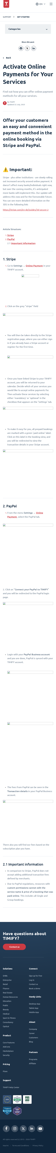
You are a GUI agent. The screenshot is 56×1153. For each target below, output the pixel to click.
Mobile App (34, 1012)
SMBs (5, 976)
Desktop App (34, 1004)
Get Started (23, 17)
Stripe (10, 235)
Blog (31, 1042)
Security (6, 1055)
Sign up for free (35, 976)
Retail (5, 984)
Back (8, 58)
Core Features (9, 1042)
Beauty (6, 1009)
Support (7, 17)
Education (7, 1001)
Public (5, 1005)
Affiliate (32, 1063)
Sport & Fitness (9, 1018)
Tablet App (33, 1008)
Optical (6, 1026)
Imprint (6, 1145)
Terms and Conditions (20, 1145)
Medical (6, 1014)
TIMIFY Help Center (11, 1087)
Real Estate (7, 992)
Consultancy (8, 1022)
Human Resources (10, 997)
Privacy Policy (38, 1145)
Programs (33, 1059)
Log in (31, 980)
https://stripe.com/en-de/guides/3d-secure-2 (26, 209)
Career (32, 1033)
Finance (6, 988)
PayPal (11, 239)
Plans (5, 1071)
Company (33, 1029)
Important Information (23, 243)
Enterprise (7, 980)
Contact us (14, 947)
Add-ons (6, 1047)
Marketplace (8, 1051)
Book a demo (34, 988)
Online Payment (34, 265)
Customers (33, 1037)
